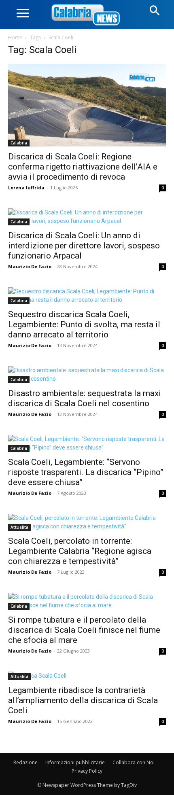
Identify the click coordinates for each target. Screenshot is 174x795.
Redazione (25, 762)
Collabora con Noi (133, 762)
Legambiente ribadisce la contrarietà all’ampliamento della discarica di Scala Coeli (83, 700)
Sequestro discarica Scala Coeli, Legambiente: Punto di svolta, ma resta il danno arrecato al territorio (84, 324)
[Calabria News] (87, 15)
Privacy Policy (87, 770)
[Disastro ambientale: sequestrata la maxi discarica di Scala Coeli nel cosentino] (87, 374)
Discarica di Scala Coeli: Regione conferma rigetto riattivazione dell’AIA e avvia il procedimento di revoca (82, 167)
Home (15, 37)
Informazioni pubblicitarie (75, 762)
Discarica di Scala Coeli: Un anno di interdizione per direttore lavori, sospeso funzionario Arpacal (84, 246)
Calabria (19, 143)
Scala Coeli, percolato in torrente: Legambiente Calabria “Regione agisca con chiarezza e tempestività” (79, 551)
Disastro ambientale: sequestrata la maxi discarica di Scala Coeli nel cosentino (84, 398)
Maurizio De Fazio (29, 266)
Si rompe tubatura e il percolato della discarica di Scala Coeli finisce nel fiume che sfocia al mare (84, 630)
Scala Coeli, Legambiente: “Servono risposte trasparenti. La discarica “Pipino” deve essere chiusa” (85, 472)
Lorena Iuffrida (26, 187)
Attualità (19, 527)
